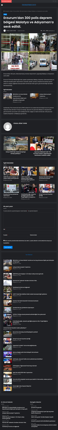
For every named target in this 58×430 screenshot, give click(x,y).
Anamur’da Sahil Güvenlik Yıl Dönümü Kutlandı (46, 177)
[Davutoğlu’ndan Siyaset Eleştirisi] (7, 388)
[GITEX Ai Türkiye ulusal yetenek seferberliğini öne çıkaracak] (7, 316)
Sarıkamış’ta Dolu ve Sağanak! (21, 287)
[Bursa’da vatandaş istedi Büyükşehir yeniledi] (7, 334)
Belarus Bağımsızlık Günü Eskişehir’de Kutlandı (25, 352)
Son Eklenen (29, 254)
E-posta (5, 235)
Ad (4, 229)
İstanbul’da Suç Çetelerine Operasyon (10, 194)
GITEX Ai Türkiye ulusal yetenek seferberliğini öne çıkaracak (29, 314)
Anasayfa (6, 11)
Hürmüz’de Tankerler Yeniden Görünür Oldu (25, 280)
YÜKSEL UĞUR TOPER (11, 30)
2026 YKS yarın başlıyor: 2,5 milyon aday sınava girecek (25, 1)
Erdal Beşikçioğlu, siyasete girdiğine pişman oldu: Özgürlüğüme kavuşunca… (28, 195)
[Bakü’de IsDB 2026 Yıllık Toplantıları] (7, 374)
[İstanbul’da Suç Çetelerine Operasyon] (11, 188)
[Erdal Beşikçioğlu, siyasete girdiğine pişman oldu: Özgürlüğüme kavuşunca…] (29, 188)
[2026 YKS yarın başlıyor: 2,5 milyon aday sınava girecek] (11, 171)
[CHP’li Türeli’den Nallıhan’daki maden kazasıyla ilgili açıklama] (29, 171)
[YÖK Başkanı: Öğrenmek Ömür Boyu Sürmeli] (7, 368)
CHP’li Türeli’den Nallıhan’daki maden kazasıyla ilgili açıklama (27, 178)
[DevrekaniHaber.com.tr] (29, 5)
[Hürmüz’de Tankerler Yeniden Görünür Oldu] (7, 283)
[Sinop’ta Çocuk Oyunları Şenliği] (47, 188)
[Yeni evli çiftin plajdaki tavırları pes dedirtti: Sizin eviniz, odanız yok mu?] (7, 381)
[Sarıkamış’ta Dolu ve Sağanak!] (7, 289)
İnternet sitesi (33, 235)
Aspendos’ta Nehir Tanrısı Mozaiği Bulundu (24, 345)
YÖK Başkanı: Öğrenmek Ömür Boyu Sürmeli (25, 366)
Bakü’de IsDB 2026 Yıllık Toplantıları (22, 372)
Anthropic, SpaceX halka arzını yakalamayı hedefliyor (28, 359)
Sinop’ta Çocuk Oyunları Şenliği (45, 194)
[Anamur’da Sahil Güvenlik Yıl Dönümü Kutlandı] (47, 171)
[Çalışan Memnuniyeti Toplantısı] (34, 96)
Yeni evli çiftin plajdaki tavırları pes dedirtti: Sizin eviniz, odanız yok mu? (32, 379)
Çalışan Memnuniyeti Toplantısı (21, 267)
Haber (11, 11)
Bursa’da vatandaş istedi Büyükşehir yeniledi (25, 332)
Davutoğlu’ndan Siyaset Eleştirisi (22, 386)
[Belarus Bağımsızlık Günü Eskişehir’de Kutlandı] (7, 354)
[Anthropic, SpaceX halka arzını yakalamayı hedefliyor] (7, 361)
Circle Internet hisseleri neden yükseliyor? (14, 328)
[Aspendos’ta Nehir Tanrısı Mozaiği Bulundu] (7, 347)
